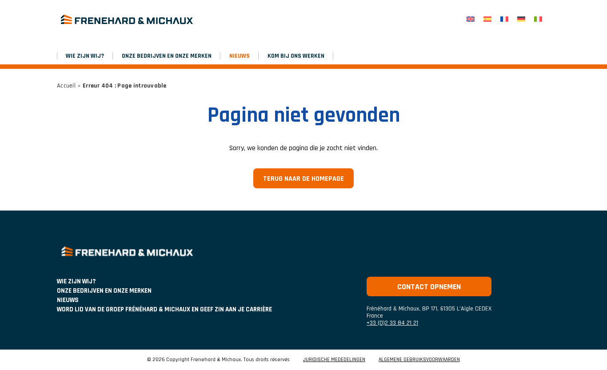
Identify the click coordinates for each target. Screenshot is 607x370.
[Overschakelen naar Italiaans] (538, 19)
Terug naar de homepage (303, 178)
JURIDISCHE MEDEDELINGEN (334, 360)
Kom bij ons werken (296, 56)
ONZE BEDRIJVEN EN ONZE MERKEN (167, 56)
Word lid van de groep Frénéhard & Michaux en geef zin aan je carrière (164, 309)
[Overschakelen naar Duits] (521, 19)
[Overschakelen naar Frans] (504, 19)
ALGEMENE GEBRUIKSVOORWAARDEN (419, 360)
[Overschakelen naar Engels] (470, 19)
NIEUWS (239, 56)
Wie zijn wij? (85, 56)
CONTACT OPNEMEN (429, 287)
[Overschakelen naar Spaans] (487, 19)
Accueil (66, 85)
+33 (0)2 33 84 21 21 (392, 323)
